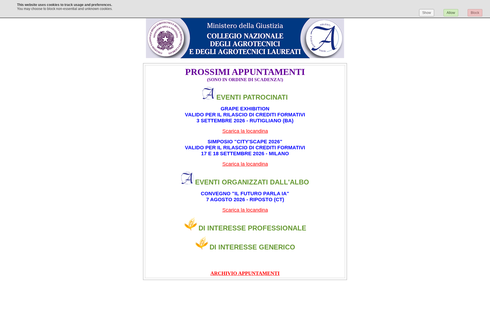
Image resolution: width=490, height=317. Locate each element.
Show (426, 13)
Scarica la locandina (245, 131)
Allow (451, 13)
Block (475, 13)
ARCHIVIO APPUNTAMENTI (245, 273)
